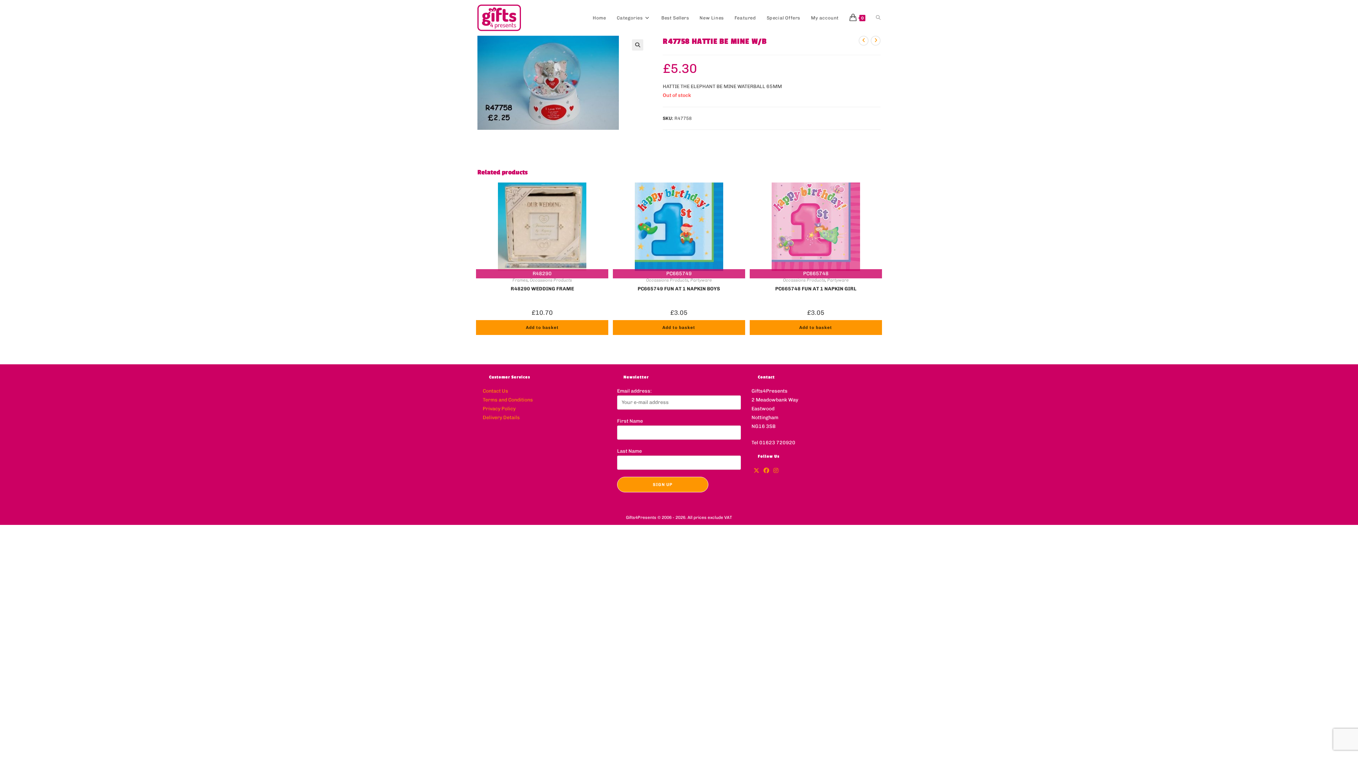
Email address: (634, 391)
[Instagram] (775, 471)
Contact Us (495, 391)
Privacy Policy (499, 409)
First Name (630, 421)
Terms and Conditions (508, 400)
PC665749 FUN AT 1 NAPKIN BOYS (679, 289)
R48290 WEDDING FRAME (542, 289)
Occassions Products (551, 280)
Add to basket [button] (542, 327)
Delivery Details (501, 418)
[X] (756, 471)
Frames (520, 280)
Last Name (629, 451)
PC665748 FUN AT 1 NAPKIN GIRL (816, 289)
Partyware (701, 280)
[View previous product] (864, 41)
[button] (637, 45)
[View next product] (876, 41)
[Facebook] (766, 471)
